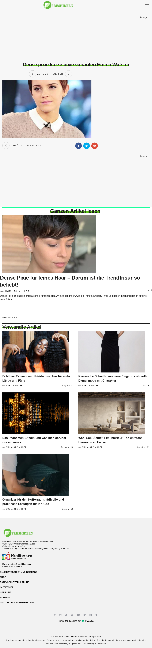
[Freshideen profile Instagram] (60, 615)
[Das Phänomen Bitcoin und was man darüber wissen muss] (38, 413)
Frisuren (10, 317)
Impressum (6, 587)
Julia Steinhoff (16, 447)
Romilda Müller (17, 291)
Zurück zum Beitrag (26, 145)
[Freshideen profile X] (85, 615)
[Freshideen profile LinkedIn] (91, 615)
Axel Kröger (14, 386)
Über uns (5, 592)
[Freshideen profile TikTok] (66, 615)
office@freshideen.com (21, 564)
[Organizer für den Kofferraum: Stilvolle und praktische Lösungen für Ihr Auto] (38, 475)
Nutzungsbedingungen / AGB (17, 602)
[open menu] (147, 6)
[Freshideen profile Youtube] (78, 615)
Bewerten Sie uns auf (70, 621)
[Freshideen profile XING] (96, 615)
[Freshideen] (58, 6)
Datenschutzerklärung (15, 582)
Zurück (42, 74)
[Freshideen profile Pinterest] (72, 615)
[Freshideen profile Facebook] (55, 615)
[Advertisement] (76, 37)
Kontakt (5, 597)
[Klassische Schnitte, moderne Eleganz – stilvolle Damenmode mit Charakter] (114, 351)
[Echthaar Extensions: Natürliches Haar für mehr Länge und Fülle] (38, 351)
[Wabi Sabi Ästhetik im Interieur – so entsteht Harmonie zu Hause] (114, 413)
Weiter (59, 74)
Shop (3, 577)
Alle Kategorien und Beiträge (18, 572)
